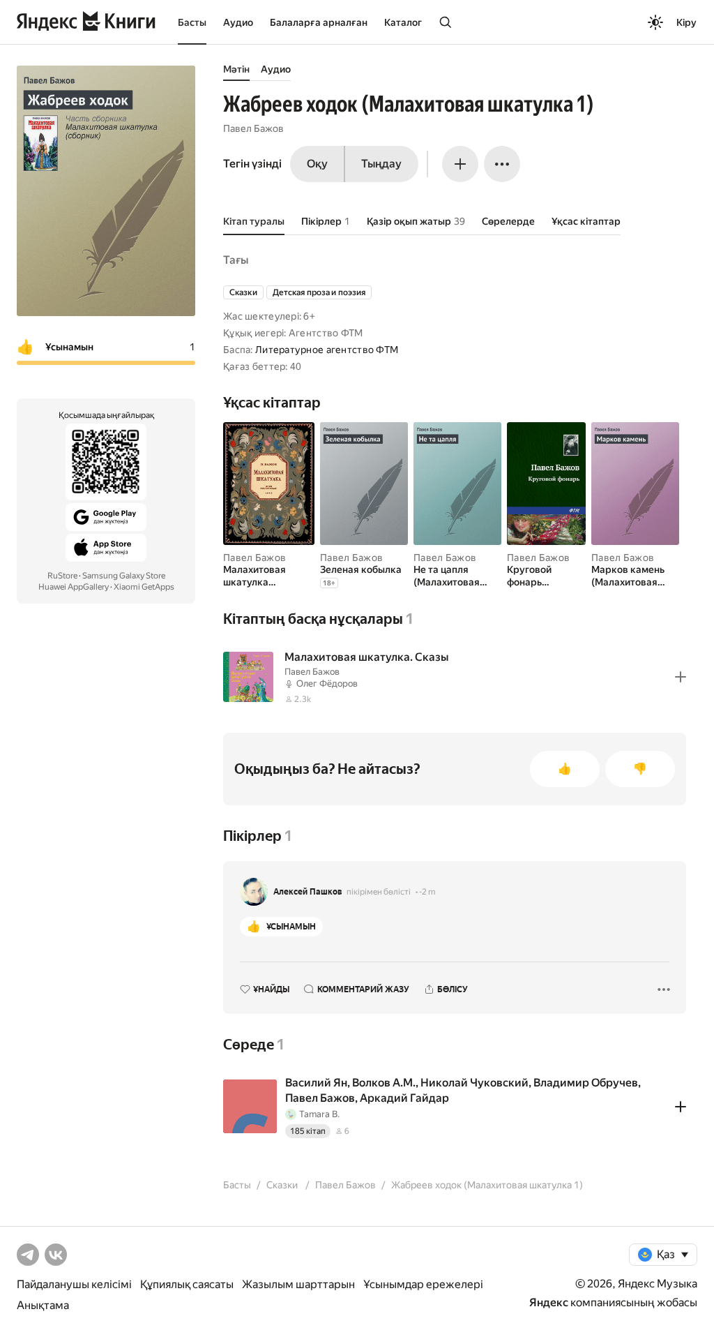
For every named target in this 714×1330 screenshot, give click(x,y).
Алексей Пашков (307, 892)
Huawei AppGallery (73, 587)
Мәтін (236, 69)
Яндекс (548, 1302)
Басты (192, 22)
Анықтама (43, 1305)
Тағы (235, 260)
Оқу (317, 163)
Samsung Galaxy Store (123, 576)
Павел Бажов (253, 128)
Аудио (238, 22)
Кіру (686, 22)
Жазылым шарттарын (298, 1284)
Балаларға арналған (318, 22)
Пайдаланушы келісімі (74, 1284)
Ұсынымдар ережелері (423, 1284)
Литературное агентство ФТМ (326, 349)
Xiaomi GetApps (144, 587)
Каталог (403, 22)
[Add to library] (680, 676)
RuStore (62, 576)
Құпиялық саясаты (187, 1284)
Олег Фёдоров (327, 683)
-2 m (427, 892)
